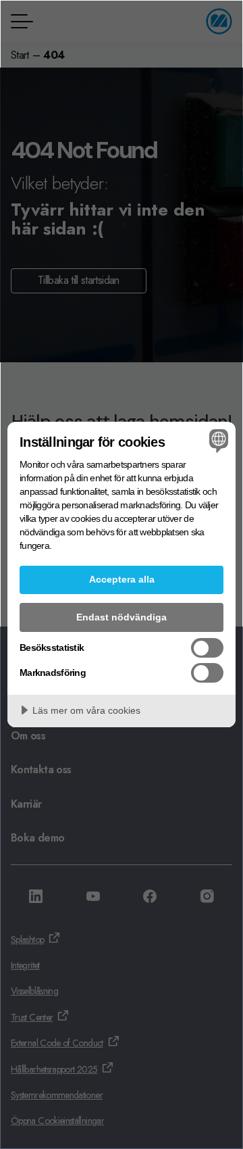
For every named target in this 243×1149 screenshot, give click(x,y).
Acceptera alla (122, 579)
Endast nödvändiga (121, 617)
